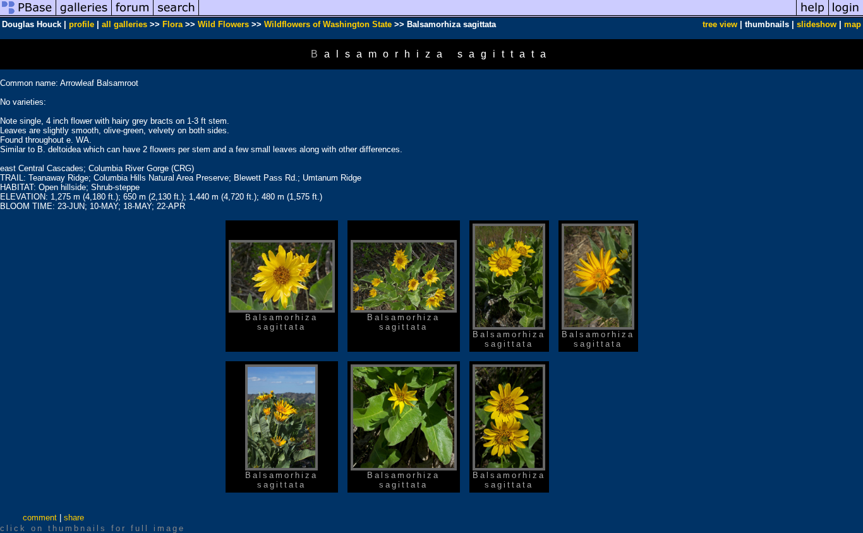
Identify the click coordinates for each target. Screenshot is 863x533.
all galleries (124, 24)
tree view (720, 24)
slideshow (816, 24)
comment (40, 517)
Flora (172, 24)
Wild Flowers (223, 24)
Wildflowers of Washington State (328, 24)
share (74, 517)
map (852, 24)
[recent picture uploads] (84, 15)
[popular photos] (497, 15)
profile (81, 24)
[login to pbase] (846, 15)
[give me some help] (812, 15)
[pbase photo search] (176, 15)
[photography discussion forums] (133, 15)
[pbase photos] (28, 15)
